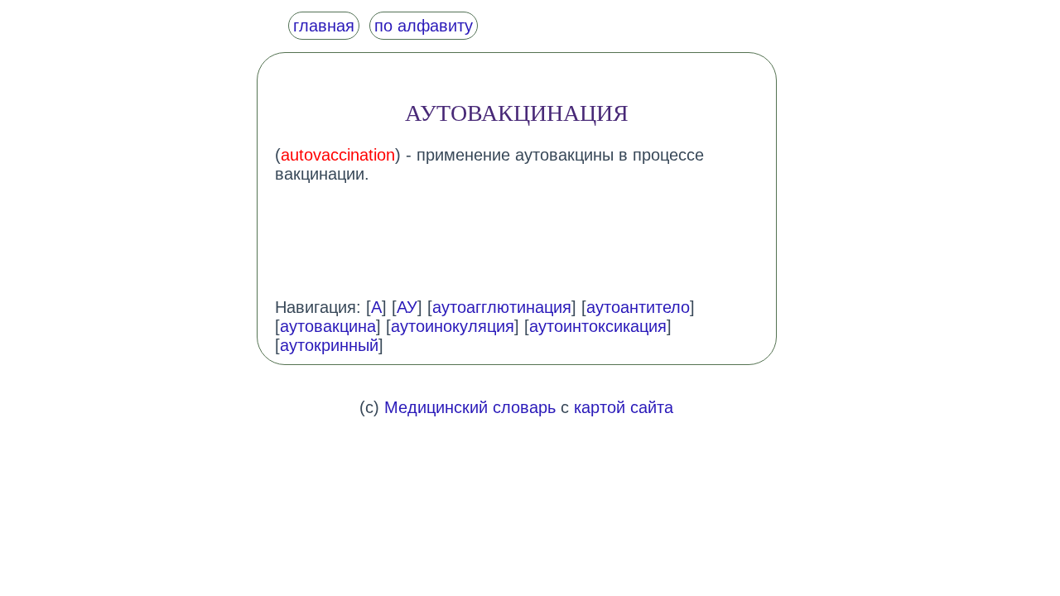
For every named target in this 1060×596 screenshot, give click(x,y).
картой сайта (623, 407)
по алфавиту (423, 26)
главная (323, 26)
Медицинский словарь (470, 407)
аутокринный (329, 345)
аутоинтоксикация (598, 326)
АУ (407, 307)
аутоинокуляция (452, 326)
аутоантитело (638, 307)
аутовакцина (328, 326)
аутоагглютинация (501, 307)
